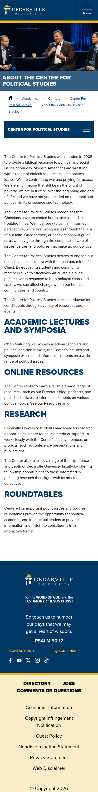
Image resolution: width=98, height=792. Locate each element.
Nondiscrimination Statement (49, 746)
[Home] (10, 98)
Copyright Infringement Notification (49, 721)
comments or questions (49, 690)
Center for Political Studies (39, 129)
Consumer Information (49, 707)
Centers (54, 98)
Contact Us (20, 651)
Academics (30, 98)
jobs (69, 683)
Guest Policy (49, 735)
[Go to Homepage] (24, 13)
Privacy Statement (49, 757)
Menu (87, 13)
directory (37, 683)
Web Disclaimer (49, 768)
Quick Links (65, 651)
